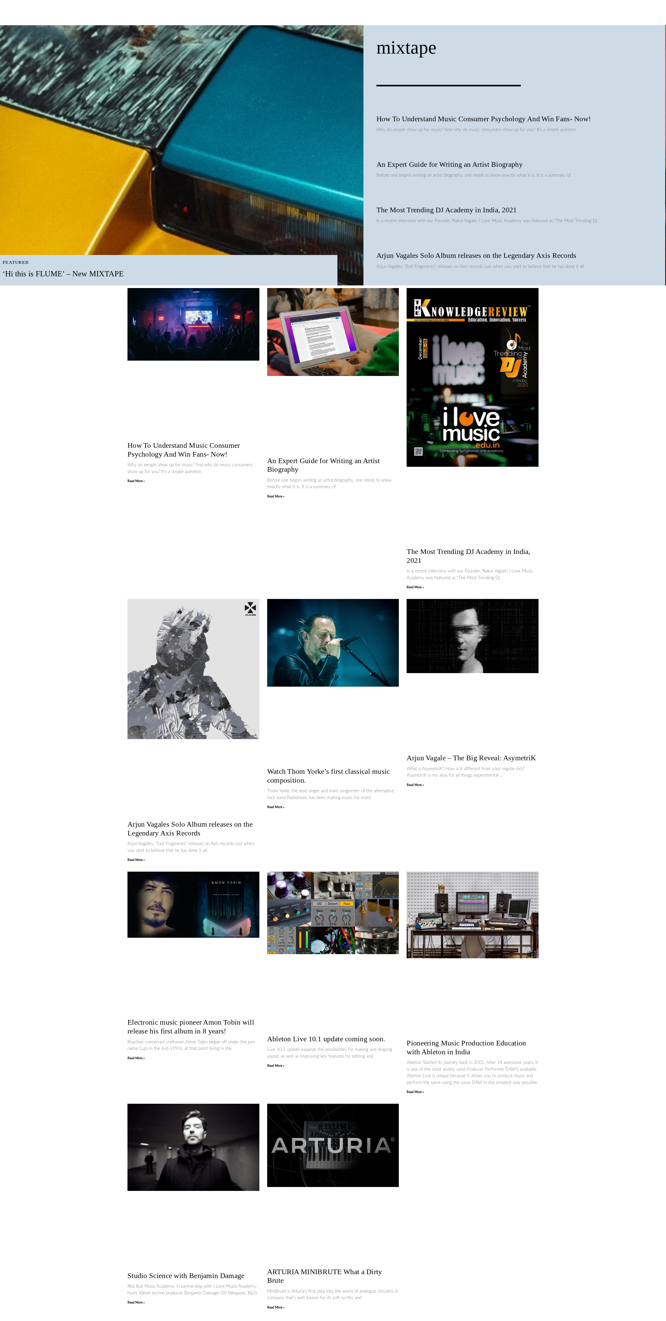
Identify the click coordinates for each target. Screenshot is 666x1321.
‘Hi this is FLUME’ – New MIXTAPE (63, 273)
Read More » (136, 481)
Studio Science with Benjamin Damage (186, 1276)
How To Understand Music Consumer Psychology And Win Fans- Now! (483, 119)
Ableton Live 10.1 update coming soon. (326, 1039)
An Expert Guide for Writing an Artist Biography (449, 164)
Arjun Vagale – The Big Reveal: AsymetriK (471, 758)
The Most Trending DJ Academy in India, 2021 (446, 210)
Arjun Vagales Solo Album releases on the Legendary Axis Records (476, 255)
